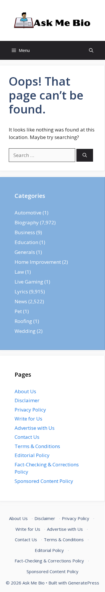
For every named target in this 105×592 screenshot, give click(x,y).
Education (26, 242)
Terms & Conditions (37, 446)
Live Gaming (29, 281)
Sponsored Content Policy (44, 481)
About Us (25, 391)
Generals (25, 252)
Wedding (25, 331)
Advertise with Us (35, 428)
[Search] (84, 155)
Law (19, 271)
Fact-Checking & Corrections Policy (49, 561)
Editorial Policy (32, 455)
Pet (18, 311)
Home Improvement (38, 262)
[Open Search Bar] (91, 50)
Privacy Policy (30, 409)
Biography (27, 222)
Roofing (23, 321)
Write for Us (28, 418)
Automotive (28, 212)
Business (25, 232)
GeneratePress (83, 583)
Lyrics (21, 291)
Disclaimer (27, 400)
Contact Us (27, 437)
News (21, 301)
